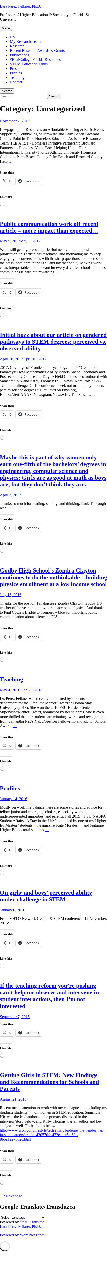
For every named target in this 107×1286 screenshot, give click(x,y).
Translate (37, 1222)
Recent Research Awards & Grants (37, 50)
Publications (19, 55)
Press (14, 68)
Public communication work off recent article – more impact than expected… (49, 227)
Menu (6, 28)
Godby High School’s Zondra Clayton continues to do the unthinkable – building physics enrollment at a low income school (53, 577)
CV (13, 37)
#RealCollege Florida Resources (35, 59)
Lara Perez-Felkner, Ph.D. (20, 6)
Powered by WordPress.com (22, 1235)
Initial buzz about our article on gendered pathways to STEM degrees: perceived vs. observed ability (53, 342)
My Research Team (25, 41)
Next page (14, 1196)
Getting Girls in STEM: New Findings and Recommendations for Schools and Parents (49, 1082)
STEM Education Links (29, 64)
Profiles (16, 73)
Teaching (17, 77)
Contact (16, 82)
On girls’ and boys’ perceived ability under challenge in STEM (46, 896)
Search (7, 91)
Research (17, 46)
